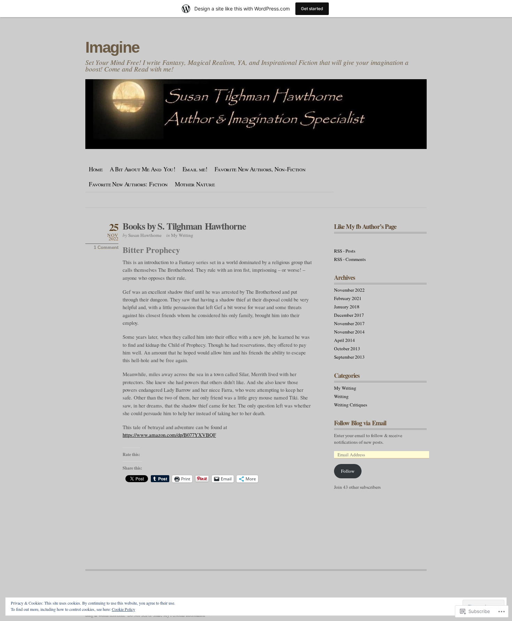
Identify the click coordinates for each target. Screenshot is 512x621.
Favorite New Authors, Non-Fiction (260, 169)
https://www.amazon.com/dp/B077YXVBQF (169, 434)
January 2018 (346, 307)
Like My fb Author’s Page (365, 226)
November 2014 (349, 332)
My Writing (182, 235)
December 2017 (349, 315)
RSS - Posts (344, 251)
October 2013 (347, 348)
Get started (312, 8)
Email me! (195, 169)
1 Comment (106, 247)
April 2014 (344, 340)
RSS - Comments (350, 259)
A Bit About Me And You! (143, 169)
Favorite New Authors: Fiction (128, 184)
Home (96, 169)
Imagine (112, 47)
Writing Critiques (350, 405)
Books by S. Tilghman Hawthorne (184, 226)
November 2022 (349, 290)
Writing (341, 396)
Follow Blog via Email (360, 422)
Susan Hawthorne (145, 235)
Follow (348, 471)
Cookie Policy (123, 609)
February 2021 (348, 298)
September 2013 (349, 357)
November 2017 (349, 323)
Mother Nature (195, 184)
